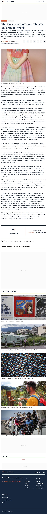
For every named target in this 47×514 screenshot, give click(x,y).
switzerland (10, 20)
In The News (4, 20)
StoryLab (27, 487)
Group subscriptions (6, 501)
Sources (27, 483)
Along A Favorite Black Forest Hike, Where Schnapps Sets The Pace (17, 407)
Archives (27, 485)
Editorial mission (40, 483)
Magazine (27, 481)
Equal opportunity (40, 487)
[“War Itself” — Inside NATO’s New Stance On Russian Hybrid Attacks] (23, 365)
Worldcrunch (6, 41)
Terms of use (4, 511)
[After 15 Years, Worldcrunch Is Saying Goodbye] (23, 307)
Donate (4, 502)
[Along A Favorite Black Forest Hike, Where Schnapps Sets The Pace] (23, 393)
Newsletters (5, 497)
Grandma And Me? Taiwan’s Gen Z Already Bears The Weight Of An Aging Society (20, 349)
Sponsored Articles (29, 489)
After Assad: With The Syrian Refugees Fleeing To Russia (14, 435)
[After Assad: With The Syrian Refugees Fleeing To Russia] (23, 422)
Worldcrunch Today (6, 499)
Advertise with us (40, 489)
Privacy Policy (11, 511)
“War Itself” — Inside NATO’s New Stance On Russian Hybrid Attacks (17, 378)
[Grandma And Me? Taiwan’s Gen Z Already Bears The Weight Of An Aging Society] (23, 336)
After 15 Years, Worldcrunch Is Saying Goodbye (12, 321)
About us (38, 481)
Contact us (38, 485)
